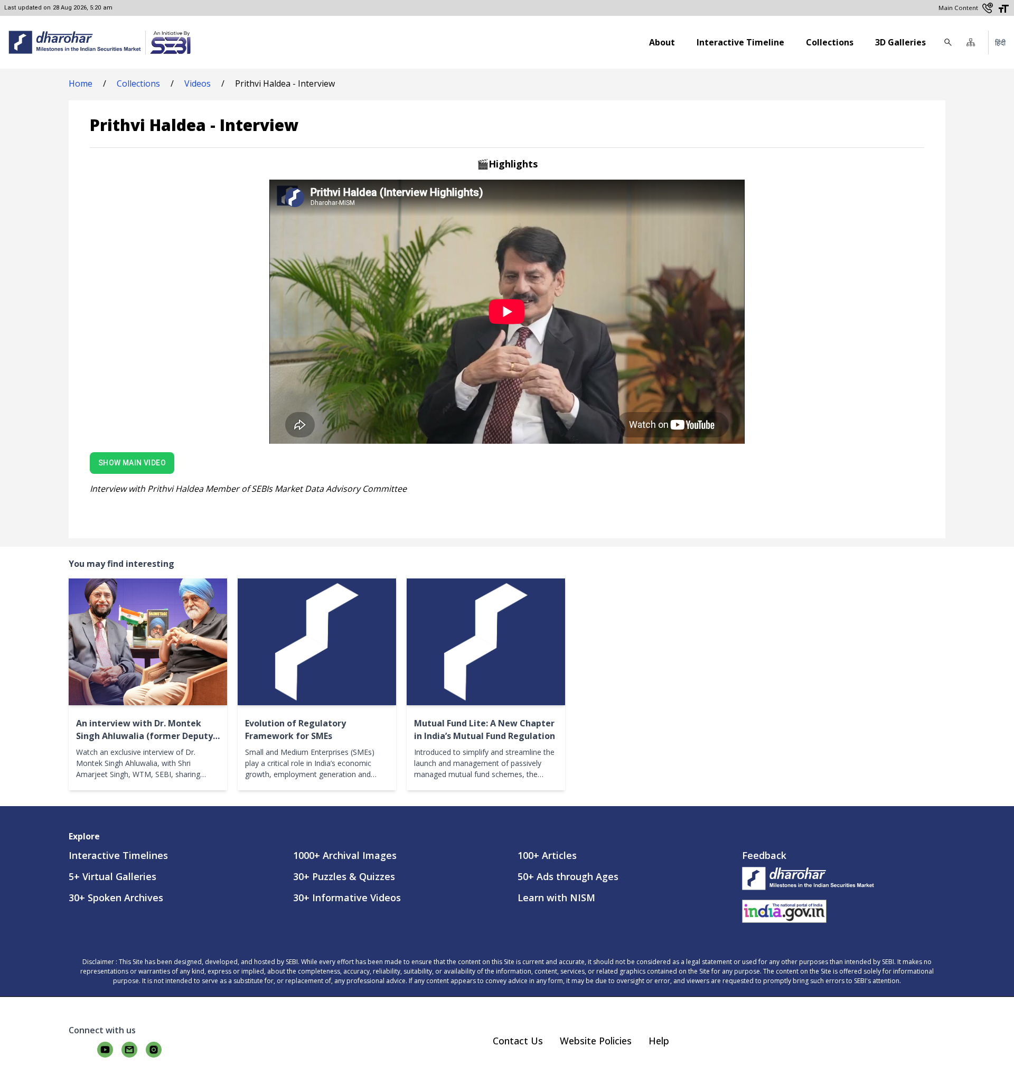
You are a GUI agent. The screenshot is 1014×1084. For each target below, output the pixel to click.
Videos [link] (197, 83)
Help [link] (659, 1040)
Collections (829, 42)
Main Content (958, 8)
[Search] (948, 42)
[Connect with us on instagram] (154, 1050)
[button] (970, 42)
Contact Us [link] (518, 1040)
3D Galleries (900, 42)
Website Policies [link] (596, 1040)
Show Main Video (132, 463)
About (662, 42)
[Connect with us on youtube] (105, 1050)
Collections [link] (138, 83)
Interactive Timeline (740, 42)
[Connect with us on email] (129, 1050)
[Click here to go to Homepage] (74, 42)
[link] (168, 42)
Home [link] (80, 83)
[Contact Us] (987, 8)
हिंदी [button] (1000, 43)
